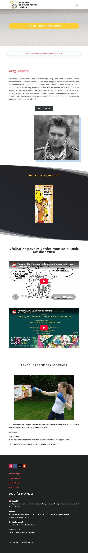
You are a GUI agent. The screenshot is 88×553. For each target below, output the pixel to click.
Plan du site (13, 487)
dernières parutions (39, 54)
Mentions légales (15, 474)
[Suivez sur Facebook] (15, 466)
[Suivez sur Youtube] (24, 466)
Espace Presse (14, 483)
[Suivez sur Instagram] (10, 466)
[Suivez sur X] (20, 466)
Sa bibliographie (44, 108)
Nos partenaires (15, 478)
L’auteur (28, 54)
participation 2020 (56, 54)
